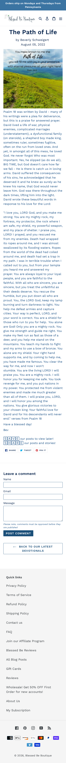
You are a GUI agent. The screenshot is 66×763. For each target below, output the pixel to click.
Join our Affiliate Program (25, 641)
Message (9, 503)
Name (7, 479)
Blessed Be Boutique (38, 755)
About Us (13, 701)
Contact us (14, 622)
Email (7, 491)
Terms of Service (18, 595)
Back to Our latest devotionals (35, 548)
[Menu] (60, 18)
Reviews (12, 678)
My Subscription (18, 710)
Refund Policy (16, 604)
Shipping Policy (17, 613)
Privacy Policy (16, 586)
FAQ (9, 632)
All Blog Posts (16, 659)
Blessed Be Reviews (21, 650)
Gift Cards (13, 669)
